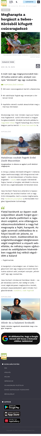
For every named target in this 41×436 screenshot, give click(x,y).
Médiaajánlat (9, 394)
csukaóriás (14, 6)
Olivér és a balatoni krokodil (17, 322)
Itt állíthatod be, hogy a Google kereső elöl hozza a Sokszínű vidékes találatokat (23, 338)
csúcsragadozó (33, 6)
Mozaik (6, 10)
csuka (23, 6)
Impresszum (8, 381)
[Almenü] (11, 2)
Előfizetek (29, 1)
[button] (38, 6)
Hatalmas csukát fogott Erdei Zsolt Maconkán (18, 159)
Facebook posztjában (14, 199)
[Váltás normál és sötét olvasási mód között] (16, 2)
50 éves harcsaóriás (27, 125)
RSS (5, 368)
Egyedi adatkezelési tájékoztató (16, 389)
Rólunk (7, 376)
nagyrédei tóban (8, 123)
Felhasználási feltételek (14, 385)
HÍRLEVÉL (7, 372)
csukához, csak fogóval (23, 290)
